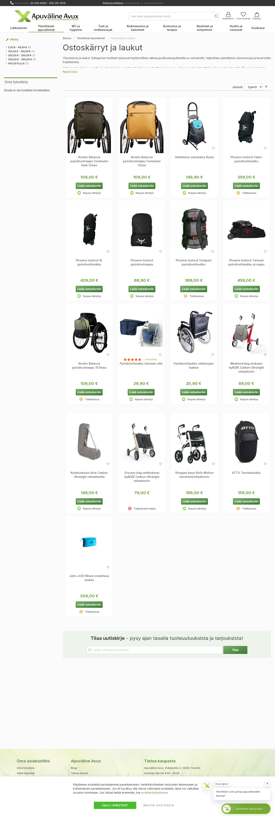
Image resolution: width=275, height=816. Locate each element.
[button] (108, 148)
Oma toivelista (243, 18)
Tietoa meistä (79, 773)
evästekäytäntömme (154, 792)
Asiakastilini (228, 18)
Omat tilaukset (26, 773)
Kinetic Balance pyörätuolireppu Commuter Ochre (142, 161)
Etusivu (67, 38)
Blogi (74, 767)
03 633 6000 (38, 3)
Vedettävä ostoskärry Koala (194, 157)
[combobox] (174, 16)
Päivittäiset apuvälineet (91, 38)
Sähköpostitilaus (113, 3)
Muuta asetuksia (158, 805)
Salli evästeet (115, 805)
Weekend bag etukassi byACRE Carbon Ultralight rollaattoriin (246, 367)
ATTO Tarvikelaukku (246, 472)
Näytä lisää (70, 71)
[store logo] (47, 16)
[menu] (137, 28)
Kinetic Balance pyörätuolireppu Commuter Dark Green (89, 161)
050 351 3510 (57, 3)
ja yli (18, 63)
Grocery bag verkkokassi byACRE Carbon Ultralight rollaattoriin (141, 476)
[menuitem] (18, 28)
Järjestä (237, 87)
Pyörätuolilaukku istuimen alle (141, 363)
